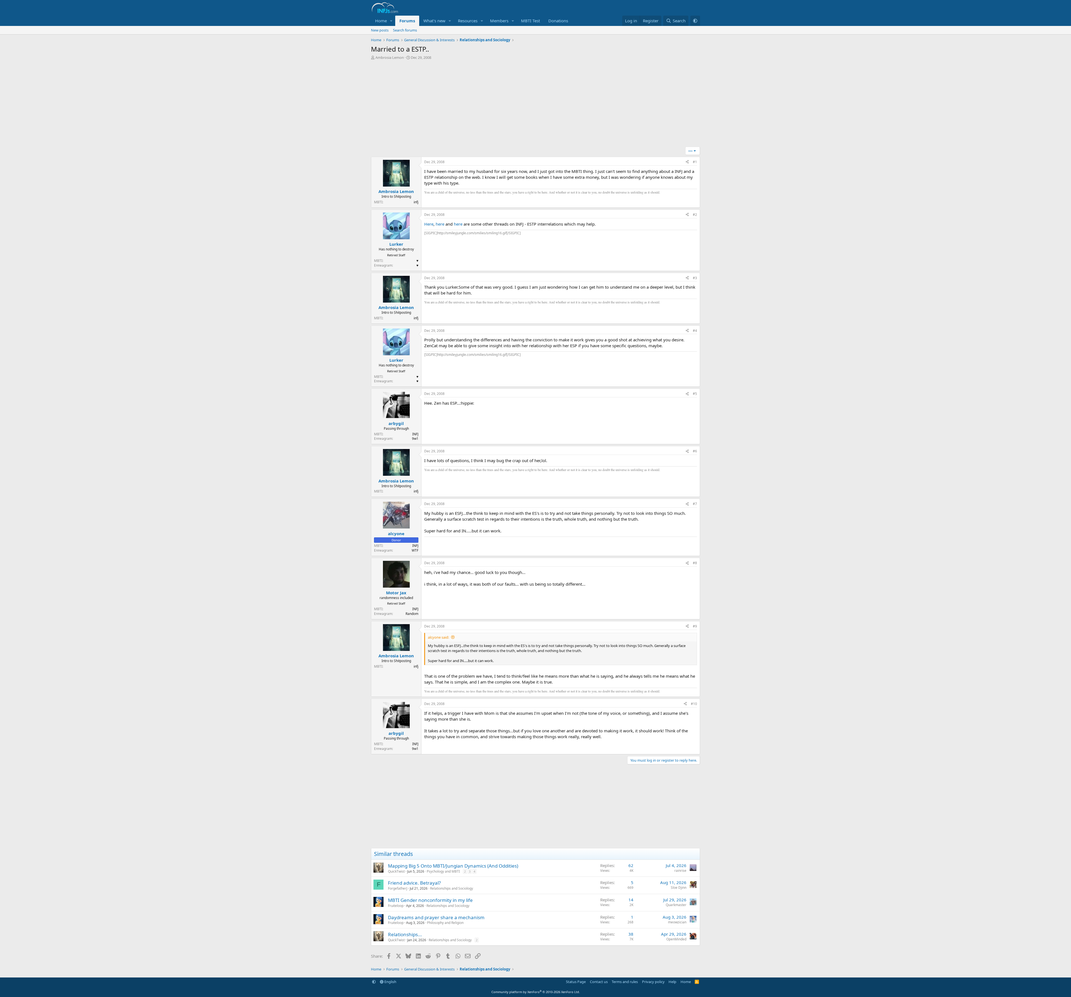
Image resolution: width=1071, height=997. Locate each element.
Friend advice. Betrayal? (414, 883)
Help (672, 981)
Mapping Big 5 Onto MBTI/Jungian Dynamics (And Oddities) (453, 866)
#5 (695, 393)
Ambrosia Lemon (389, 57)
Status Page (576, 981)
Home (381, 20)
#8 (695, 563)
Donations (558, 20)
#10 (694, 703)
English (389, 981)
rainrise (680, 870)
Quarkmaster (676, 904)
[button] (391, 21)
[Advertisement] (535, 105)
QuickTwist (396, 871)
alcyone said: (438, 637)
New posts (380, 30)
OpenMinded (676, 939)
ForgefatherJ (397, 888)
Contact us (599, 981)
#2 (695, 214)
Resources (467, 20)
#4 (695, 330)
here (440, 224)
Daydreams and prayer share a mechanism (436, 917)
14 (630, 899)
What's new (434, 20)
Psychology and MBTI (443, 871)
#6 (695, 451)
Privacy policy (653, 981)
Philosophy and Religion (445, 922)
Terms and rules (625, 981)
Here (428, 224)
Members (499, 20)
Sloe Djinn (678, 887)
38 (630, 934)
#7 (695, 503)
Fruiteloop (396, 905)
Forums (407, 20)
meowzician (677, 922)
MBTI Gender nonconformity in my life (430, 900)
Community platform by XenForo (535, 992)
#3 (695, 278)
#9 (695, 626)
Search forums (405, 30)
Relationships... (405, 934)
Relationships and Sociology (451, 888)
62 (630, 865)
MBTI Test (530, 20)
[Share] (687, 162)
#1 (695, 162)
